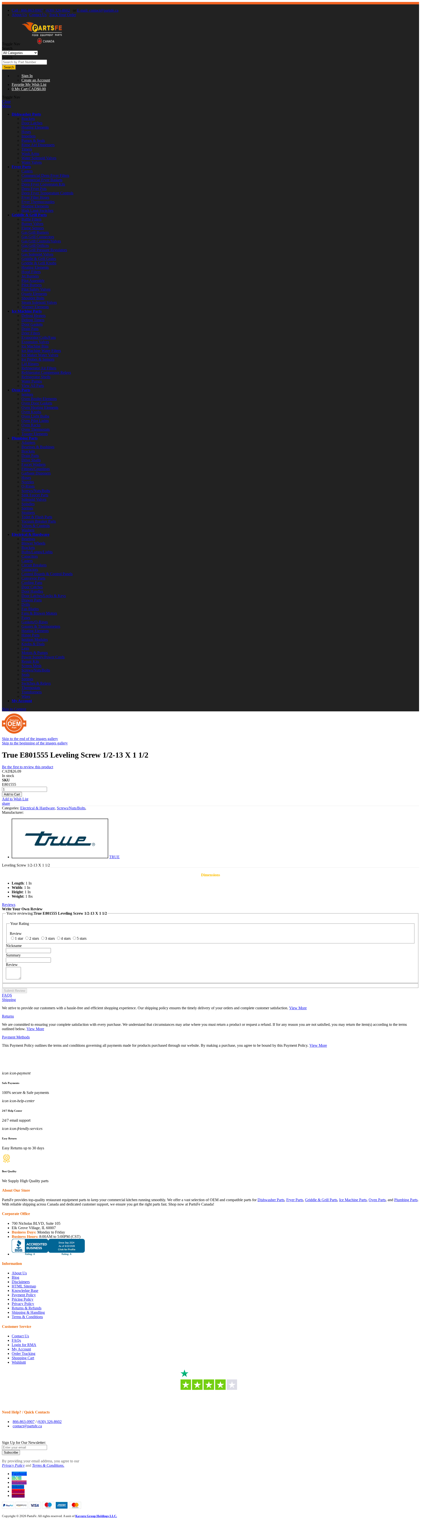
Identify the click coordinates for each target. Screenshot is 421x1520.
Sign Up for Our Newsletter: (24, 1442)
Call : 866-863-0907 (27, 10)
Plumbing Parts (25, 438)
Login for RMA (24, 1345)
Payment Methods (16, 1037)
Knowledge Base (25, 1290)
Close (6, 101)
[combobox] (24, 62)
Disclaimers (21, 1282)
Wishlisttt (19, 1362)
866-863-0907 (24, 1422)
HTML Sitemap (24, 1286)
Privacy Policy (23, 1304)
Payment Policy (24, 1295)
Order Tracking (23, 1353)
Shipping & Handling (28, 1312)
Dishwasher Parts (26, 114)
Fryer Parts (21, 167)
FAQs (16, 1340)
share (6, 803)
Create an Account (35, 80)
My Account (22, 701)
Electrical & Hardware (30, 534)
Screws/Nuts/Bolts (71, 808)
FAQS (7, 995)
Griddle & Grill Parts (29, 215)
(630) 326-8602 (58, 10)
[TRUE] (60, 857)
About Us (19, 15)
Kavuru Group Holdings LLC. (96, 1516)
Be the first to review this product (27, 767)
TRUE (114, 857)
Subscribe (11, 1452)
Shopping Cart (23, 1358)
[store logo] (42, 44)
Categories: (11, 808)
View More (298, 1008)
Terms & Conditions (27, 1317)
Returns (8, 1016)
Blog (15, 1277)
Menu (6, 106)
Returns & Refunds (26, 1308)
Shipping (9, 1000)
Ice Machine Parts (27, 311)
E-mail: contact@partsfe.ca (97, 10)
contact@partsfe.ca (27, 1426)
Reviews (8, 905)
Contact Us (38, 15)
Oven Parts (21, 390)
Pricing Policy (22, 1299)
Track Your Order (62, 15)
